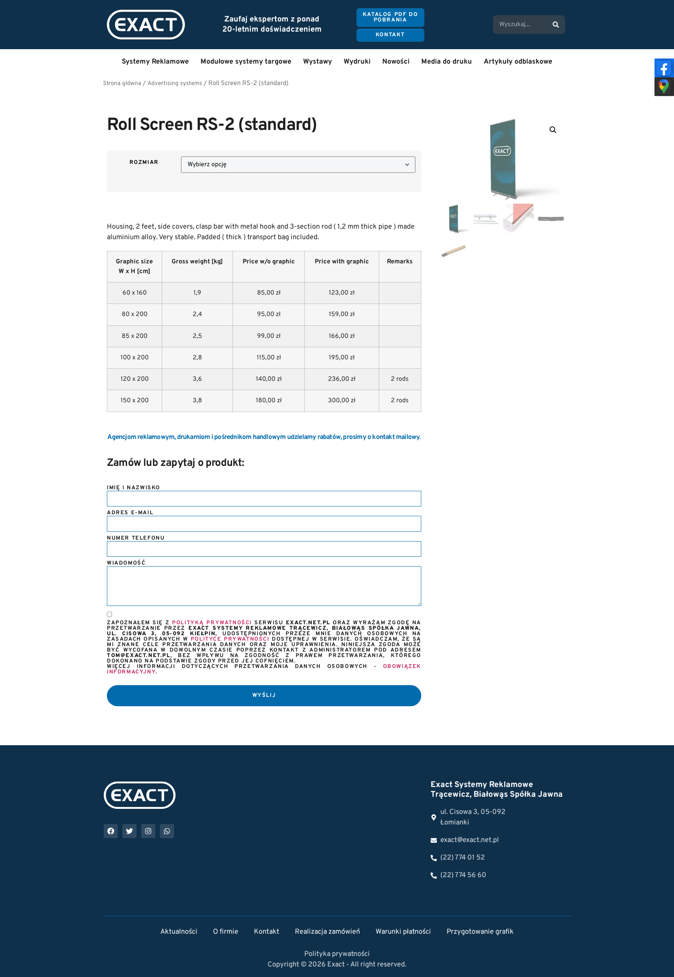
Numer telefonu (136, 538)
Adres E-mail (130, 513)
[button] (553, 130)
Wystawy (317, 61)
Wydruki (357, 61)
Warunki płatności (403, 931)
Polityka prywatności (337, 954)
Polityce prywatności (230, 639)
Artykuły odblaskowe (518, 61)
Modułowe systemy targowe (245, 61)
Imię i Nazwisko (133, 488)
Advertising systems (174, 83)
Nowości (396, 61)
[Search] (555, 24)
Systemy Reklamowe (155, 61)
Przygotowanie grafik (480, 931)
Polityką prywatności (212, 623)
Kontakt (266, 931)
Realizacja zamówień (327, 931)
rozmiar (144, 162)
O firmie (225, 931)
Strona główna (122, 83)
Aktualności (178, 931)
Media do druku (446, 61)
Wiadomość (126, 563)
